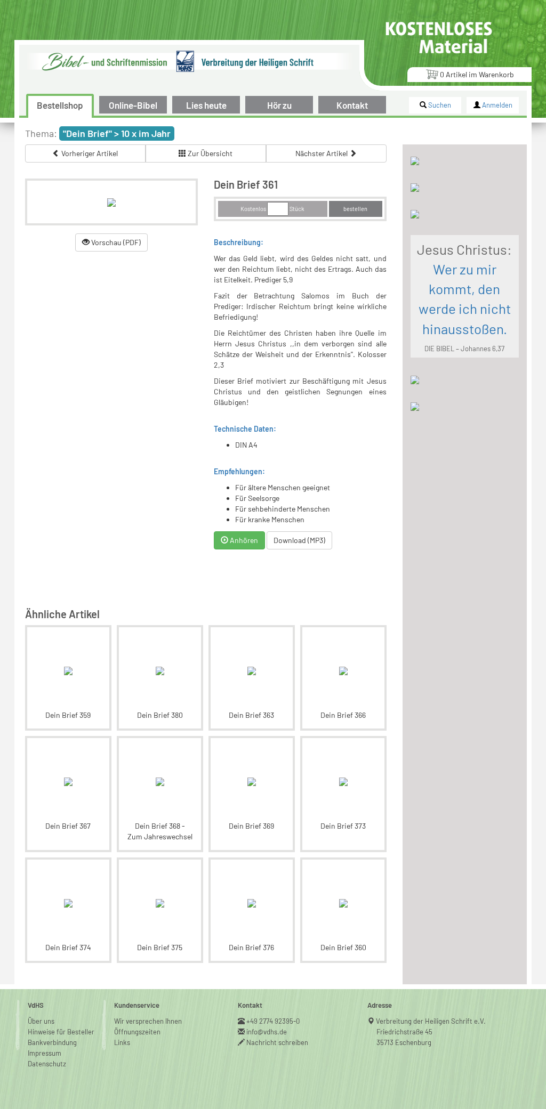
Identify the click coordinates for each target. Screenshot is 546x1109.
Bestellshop (60, 105)
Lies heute (206, 105)
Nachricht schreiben (277, 1042)
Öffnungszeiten (137, 1031)
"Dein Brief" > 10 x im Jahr (117, 133)
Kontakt (352, 105)
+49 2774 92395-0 (273, 1021)
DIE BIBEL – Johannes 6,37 (464, 348)
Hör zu (279, 105)
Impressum (44, 1053)
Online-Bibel (133, 105)
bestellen (355, 208)
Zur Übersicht (209, 153)
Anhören (243, 540)
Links (122, 1042)
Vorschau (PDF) (115, 242)
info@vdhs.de (267, 1031)
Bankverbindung (52, 1042)
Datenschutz (47, 1063)
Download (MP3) (299, 540)
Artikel (477, 74)
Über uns (41, 1021)
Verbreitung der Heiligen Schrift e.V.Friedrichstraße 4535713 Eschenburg (431, 1032)
